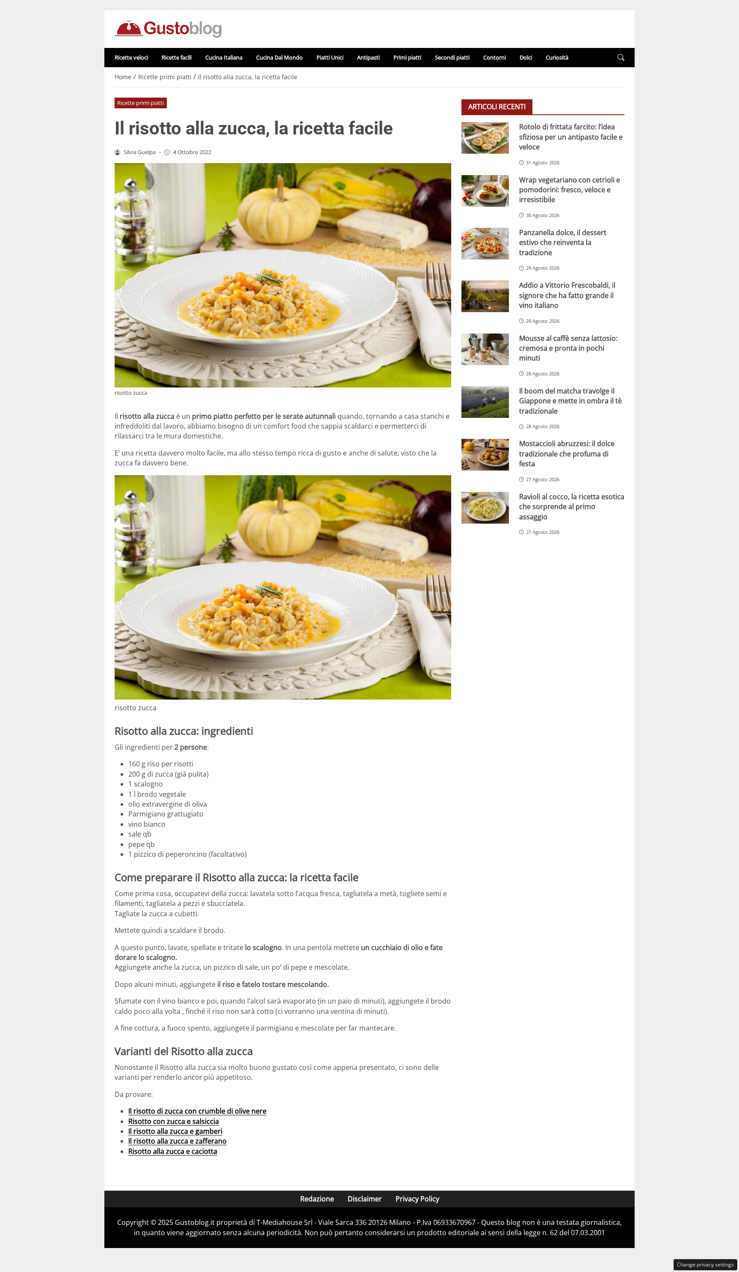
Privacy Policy (417, 1198)
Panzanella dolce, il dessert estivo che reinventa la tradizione (562, 242)
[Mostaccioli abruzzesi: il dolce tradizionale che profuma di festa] (485, 455)
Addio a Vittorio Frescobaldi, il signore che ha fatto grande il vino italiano (567, 295)
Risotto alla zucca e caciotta (172, 1151)
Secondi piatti (452, 57)
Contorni (494, 57)
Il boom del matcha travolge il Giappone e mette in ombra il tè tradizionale (570, 400)
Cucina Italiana (223, 57)
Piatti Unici (329, 57)
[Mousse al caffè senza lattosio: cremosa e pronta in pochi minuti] (485, 349)
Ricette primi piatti (140, 103)
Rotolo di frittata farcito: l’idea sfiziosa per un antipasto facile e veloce (571, 137)
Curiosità (557, 57)
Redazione (317, 1198)
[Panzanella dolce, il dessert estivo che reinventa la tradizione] (485, 243)
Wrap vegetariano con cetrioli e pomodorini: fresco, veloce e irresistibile (569, 189)
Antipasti (368, 57)
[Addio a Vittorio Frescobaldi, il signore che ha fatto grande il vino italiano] (485, 296)
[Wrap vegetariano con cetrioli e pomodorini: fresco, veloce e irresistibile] (485, 190)
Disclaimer (365, 1198)
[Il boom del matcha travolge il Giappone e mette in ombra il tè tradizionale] (485, 401)
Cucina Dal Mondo (279, 57)
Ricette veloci (131, 57)
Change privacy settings (705, 1264)
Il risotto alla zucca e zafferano (177, 1141)
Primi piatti (407, 57)
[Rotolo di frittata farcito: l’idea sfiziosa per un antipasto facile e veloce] (485, 138)
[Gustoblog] (168, 28)
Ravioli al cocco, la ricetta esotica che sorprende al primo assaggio (571, 506)
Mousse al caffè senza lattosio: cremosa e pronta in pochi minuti (568, 348)
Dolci (526, 57)
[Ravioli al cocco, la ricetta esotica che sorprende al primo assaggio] (485, 507)
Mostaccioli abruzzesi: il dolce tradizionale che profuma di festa (567, 453)
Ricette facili (177, 57)
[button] (621, 58)
